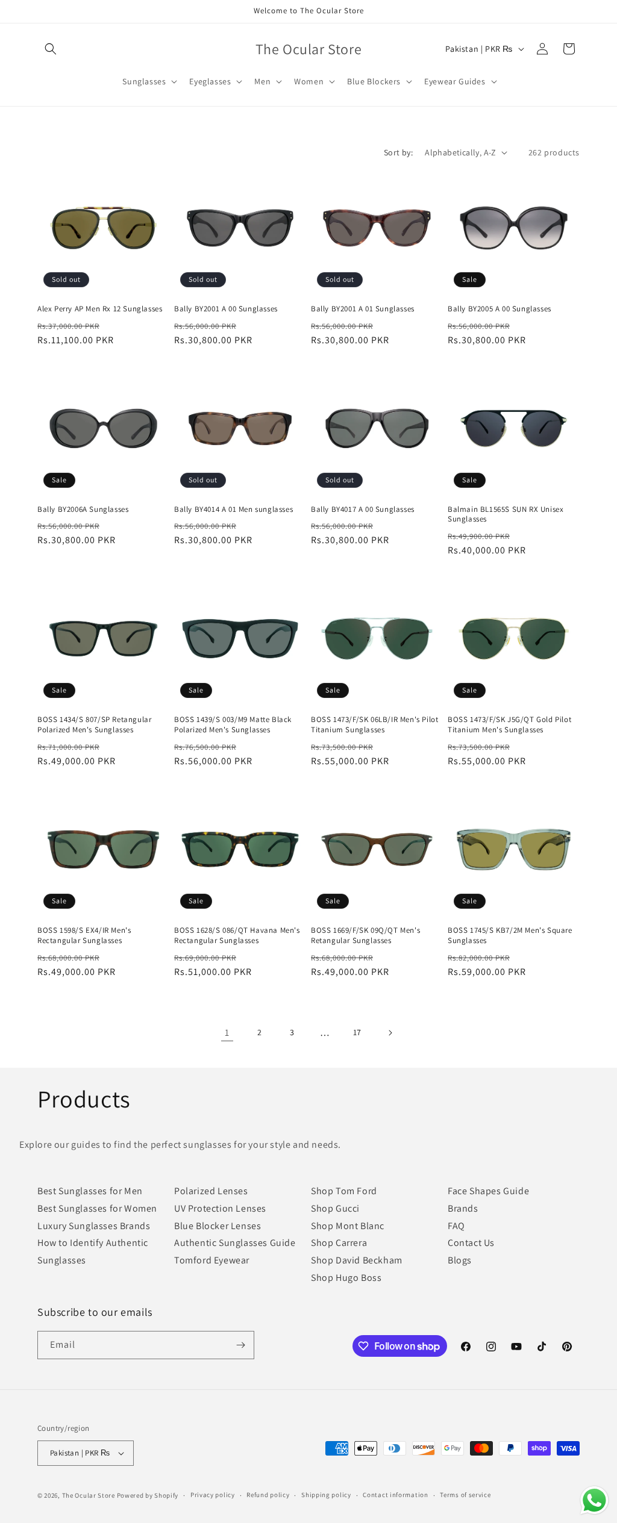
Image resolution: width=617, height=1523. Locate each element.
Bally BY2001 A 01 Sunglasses (363, 309)
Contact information (395, 1494)
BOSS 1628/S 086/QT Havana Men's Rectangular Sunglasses (237, 935)
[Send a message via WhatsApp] (594, 1500)
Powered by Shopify (148, 1495)
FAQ (456, 1225)
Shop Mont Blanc (347, 1225)
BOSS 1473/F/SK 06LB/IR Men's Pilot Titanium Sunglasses (374, 725)
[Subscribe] (240, 1345)
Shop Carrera (339, 1242)
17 (357, 1032)
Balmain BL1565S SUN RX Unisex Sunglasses (505, 515)
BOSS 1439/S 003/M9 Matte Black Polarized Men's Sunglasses (233, 725)
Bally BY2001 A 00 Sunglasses (226, 309)
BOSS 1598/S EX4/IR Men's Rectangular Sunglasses (84, 935)
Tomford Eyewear (211, 1260)
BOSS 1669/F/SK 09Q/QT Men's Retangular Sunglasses (365, 935)
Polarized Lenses (211, 1191)
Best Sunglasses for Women (97, 1208)
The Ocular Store (88, 1495)
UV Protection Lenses (220, 1208)
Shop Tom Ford (344, 1191)
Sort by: (398, 152)
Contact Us (471, 1242)
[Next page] (390, 1033)
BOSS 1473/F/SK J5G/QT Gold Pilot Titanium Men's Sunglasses (509, 725)
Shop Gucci (335, 1208)
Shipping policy (326, 1494)
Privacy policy (212, 1494)
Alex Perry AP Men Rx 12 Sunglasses (99, 309)
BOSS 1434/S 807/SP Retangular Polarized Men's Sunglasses (94, 725)
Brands (463, 1208)
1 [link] (227, 1032)
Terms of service (465, 1494)
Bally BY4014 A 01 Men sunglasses (233, 509)
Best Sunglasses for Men (90, 1191)
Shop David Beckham (356, 1260)
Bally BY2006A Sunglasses (82, 509)
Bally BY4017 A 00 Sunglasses (363, 509)
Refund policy (267, 1494)
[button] (50, 49)
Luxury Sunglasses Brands (93, 1225)
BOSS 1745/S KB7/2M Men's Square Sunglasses (510, 935)
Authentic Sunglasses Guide (235, 1242)
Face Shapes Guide (488, 1191)
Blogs (460, 1260)
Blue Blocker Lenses (217, 1225)
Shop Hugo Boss (346, 1277)
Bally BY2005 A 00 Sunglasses (499, 309)
